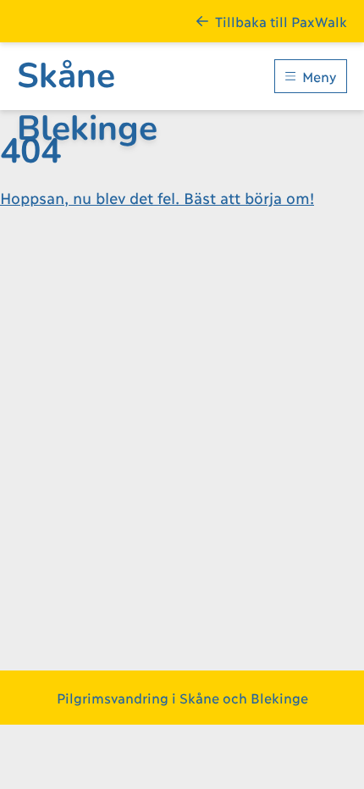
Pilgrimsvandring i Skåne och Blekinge (182, 697)
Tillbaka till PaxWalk (281, 21)
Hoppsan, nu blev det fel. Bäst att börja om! (157, 197)
